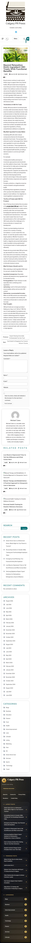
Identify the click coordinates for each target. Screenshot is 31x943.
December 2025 (10, 630)
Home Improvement (11, 729)
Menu (15, 38)
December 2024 (10, 673)
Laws (7, 733)
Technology (9, 765)
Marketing (9, 744)
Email (5, 381)
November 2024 (10, 677)
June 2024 (9, 695)
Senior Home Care (11, 754)
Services (8, 758)
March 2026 (9, 619)
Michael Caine (23, 74)
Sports (8, 762)
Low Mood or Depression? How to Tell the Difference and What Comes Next (14, 457)
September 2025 (10, 641)
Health (5, 74)
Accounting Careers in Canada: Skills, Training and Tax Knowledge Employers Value (16, 552)
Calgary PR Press (15, 23)
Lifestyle (8, 736)
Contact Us (13, 794)
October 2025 (9, 637)
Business (8, 711)
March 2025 (9, 662)
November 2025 (10, 633)
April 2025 (9, 659)
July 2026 (8, 604)
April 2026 (9, 615)
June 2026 (9, 608)
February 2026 (10, 622)
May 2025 (8, 655)
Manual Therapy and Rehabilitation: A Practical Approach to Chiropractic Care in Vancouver (15, 483)
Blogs (7, 707)
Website (6, 387)
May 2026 (8, 611)
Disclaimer (5, 798)
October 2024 (9, 680)
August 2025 (9, 644)
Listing (8, 740)
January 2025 (10, 670)
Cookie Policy (14, 798)
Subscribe (27, 40)
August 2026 (9, 601)
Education (8, 714)
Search (7, 525)
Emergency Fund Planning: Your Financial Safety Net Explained (14, 560)
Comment (7, 358)
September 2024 (10, 684)
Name (6, 375)
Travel (7, 769)
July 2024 (8, 691)
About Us (5, 794)
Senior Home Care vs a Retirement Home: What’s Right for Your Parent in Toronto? (16, 543)
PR (7, 751)
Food (7, 722)
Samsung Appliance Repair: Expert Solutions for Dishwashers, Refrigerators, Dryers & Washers (15, 574)
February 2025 (10, 666)
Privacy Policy (21, 794)
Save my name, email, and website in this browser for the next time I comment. (15, 398)
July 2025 (8, 648)
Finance (8, 718)
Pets (7, 747)
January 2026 (10, 626)
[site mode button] (6, 38)
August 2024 (9, 688)
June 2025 (9, 651)
